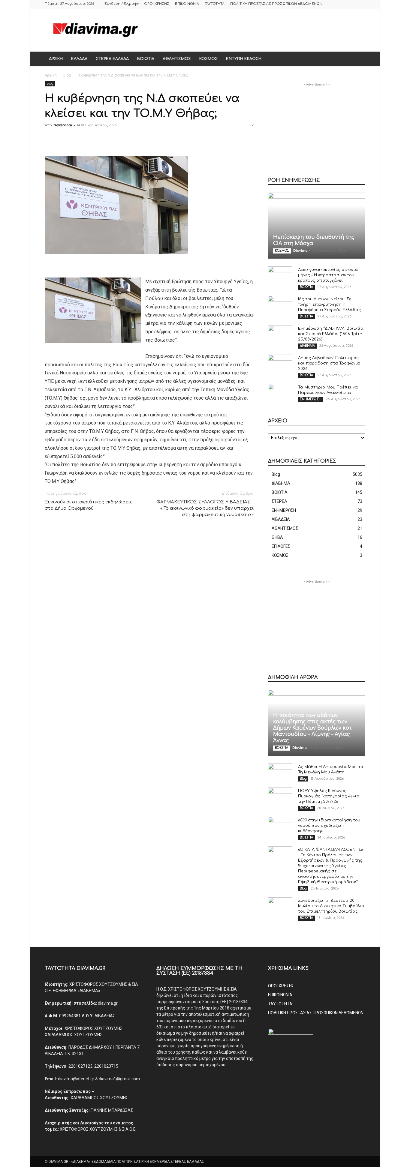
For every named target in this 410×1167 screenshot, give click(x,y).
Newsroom (62, 125)
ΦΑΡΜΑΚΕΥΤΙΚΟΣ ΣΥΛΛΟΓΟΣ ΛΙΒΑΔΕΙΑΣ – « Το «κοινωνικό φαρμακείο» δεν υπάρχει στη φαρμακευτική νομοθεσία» (205, 508)
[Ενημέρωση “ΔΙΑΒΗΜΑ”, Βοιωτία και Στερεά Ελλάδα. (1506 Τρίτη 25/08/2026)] (280, 334)
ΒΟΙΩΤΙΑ (145, 59)
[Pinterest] (78, 139)
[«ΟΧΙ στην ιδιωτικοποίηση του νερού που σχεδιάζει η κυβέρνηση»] (280, 826)
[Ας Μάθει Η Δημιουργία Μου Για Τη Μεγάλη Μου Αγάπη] (280, 773)
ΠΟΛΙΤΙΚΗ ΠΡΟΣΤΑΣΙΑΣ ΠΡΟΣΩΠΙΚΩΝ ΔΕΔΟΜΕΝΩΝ (276, 4)
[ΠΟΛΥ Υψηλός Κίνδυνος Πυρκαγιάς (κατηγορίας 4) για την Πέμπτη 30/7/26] (280, 797)
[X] (65, 139)
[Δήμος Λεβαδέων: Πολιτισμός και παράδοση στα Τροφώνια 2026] (280, 364)
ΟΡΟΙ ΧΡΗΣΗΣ (156, 4)
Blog (67, 75)
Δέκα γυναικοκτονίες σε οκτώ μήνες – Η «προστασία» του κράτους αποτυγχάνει (328, 275)
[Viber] (106, 139)
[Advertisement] (256, 29)
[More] (134, 139)
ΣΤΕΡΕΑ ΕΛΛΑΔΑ (112, 59)
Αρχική (51, 75)
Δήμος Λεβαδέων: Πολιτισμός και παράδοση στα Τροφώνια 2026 (329, 363)
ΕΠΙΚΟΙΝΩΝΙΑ (187, 4)
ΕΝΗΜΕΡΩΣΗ (310, 399)
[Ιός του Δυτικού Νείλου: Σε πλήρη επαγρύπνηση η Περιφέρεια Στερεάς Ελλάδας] (280, 305)
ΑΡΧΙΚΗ (56, 59)
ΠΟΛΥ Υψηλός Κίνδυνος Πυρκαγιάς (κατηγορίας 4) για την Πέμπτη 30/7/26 (329, 796)
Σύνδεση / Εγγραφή (121, 4)
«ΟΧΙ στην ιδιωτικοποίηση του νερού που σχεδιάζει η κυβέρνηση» (329, 825)
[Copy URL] (120, 139)
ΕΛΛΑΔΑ (79, 59)
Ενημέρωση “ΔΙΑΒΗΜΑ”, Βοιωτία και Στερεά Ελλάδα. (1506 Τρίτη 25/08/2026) (330, 333)
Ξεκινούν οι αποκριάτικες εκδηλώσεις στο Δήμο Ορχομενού (89, 505)
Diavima (300, 251)
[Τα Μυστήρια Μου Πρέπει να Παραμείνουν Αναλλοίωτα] (280, 393)
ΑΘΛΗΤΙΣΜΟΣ (177, 59)
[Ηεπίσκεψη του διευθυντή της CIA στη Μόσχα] (316, 226)
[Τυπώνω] (92, 139)
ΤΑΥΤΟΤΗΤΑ (215, 4)
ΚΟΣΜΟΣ (208, 59)
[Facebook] (51, 139)
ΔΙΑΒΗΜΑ (307, 345)
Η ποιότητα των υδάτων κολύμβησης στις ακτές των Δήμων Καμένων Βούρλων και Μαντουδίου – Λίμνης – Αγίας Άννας (312, 727)
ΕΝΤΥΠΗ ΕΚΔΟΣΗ (243, 59)
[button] (358, 59)
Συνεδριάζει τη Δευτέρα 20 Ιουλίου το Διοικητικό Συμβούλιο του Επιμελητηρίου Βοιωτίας (331, 906)
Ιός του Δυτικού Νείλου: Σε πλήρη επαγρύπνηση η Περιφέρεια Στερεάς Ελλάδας (329, 304)
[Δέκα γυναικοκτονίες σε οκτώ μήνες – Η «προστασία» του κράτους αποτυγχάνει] (280, 275)
